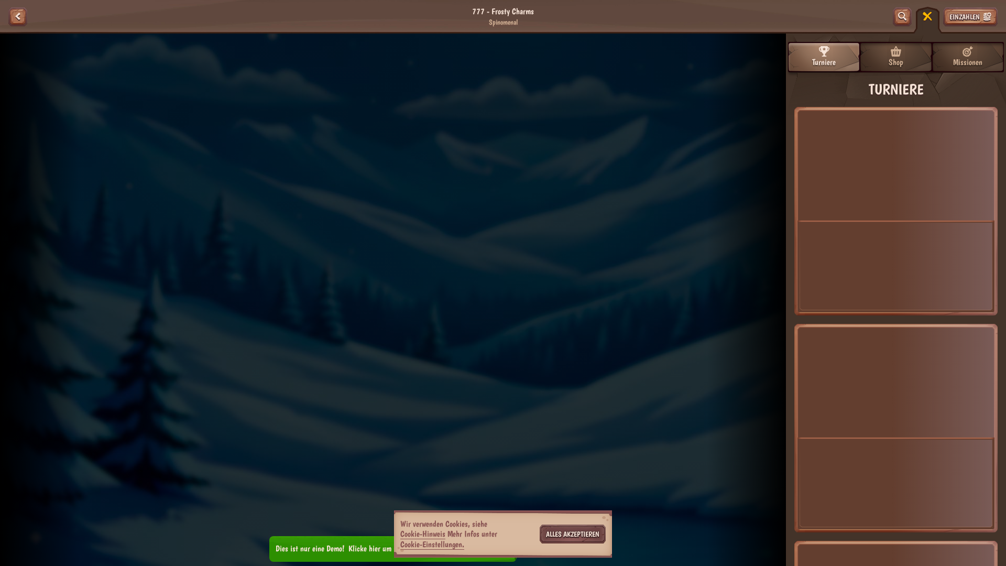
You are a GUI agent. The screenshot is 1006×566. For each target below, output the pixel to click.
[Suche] (902, 16)
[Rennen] (927, 16)
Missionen (967, 62)
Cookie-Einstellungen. (432, 544)
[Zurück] (17, 16)
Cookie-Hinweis (422, 534)
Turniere (824, 62)
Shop (896, 62)
